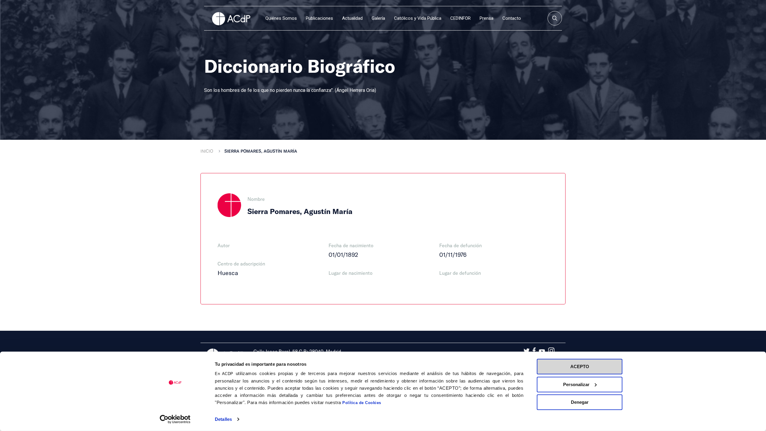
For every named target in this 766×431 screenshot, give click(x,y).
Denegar (580, 402)
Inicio (206, 151)
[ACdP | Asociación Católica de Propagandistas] (231, 18)
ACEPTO (579, 366)
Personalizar (576, 384)
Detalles (223, 419)
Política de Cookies (361, 402)
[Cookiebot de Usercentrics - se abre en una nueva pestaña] (175, 419)
